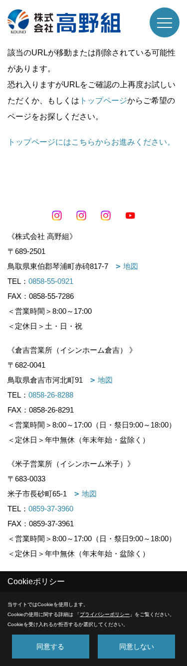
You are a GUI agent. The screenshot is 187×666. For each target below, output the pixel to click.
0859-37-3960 (50, 508)
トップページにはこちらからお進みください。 (91, 142)
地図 (130, 266)
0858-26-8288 (50, 395)
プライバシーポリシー (105, 614)
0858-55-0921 (50, 281)
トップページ (103, 100)
